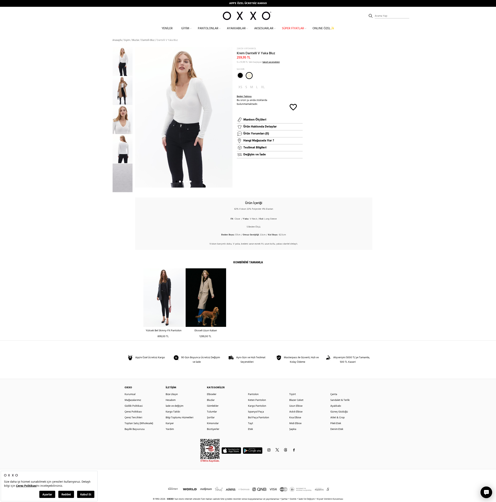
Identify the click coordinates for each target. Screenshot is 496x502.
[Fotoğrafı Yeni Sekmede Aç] (230, 49)
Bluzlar (135, 40)
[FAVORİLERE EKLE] (293, 106)
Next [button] (137, 117)
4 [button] (187, 182)
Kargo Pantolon (257, 406)
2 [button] (180, 182)
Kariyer (170, 423)
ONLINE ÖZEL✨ (323, 28)
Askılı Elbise (295, 412)
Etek (250, 429)
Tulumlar (212, 412)
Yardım (170, 429)
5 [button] (190, 182)
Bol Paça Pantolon (258, 417)
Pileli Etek (335, 423)
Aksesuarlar (263, 28)
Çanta (333, 394)
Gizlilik (293, 499)
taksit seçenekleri (271, 62)
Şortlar (211, 417)
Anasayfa (117, 40)
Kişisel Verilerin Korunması (330, 499)
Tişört (292, 394)
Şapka (292, 429)
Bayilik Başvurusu (135, 429)
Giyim (185, 28)
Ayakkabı (335, 406)
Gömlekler (213, 406)
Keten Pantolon (257, 400)
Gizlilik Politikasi (134, 406)
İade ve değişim (174, 406)
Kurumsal (130, 394)
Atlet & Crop (337, 417)
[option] (123, 61)
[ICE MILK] (249, 75)
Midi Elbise (295, 423)
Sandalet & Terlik (340, 400)
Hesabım (171, 400)
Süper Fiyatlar (293, 28)
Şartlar (284, 499)
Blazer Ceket (296, 400)
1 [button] (176, 182)
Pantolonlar (208, 28)
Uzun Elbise (295, 406)
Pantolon (253, 394)
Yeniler (167, 28)
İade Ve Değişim (307, 499)
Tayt (250, 423)
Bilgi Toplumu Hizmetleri (179, 417)
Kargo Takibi (173, 412)
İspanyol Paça (256, 412)
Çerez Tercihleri (133, 417)
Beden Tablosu (244, 96)
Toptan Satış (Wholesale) (139, 423)
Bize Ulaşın (172, 394)
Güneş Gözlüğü (339, 412)
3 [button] (183, 182)
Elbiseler (211, 394)
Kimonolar (213, 423)
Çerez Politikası (133, 412)
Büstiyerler (213, 429)
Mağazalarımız (133, 400)
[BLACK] (240, 75)
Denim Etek (336, 429)
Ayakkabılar (236, 28)
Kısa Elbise (295, 417)
